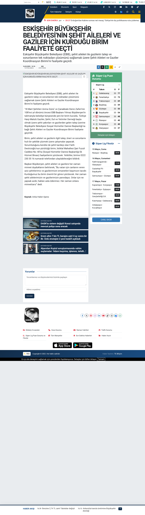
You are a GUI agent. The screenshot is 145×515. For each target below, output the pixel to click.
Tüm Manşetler (56, 336)
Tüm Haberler (56, 12)
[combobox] (31, 2)
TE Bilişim (118, 354)
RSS (28, 354)
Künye (78, 12)
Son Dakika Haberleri (84, 336)
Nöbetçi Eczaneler (33, 330)
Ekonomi (65, 7)
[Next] (116, 315)
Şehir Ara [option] (27, 2)
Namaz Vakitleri (83, 330)
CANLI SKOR (106, 220)
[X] (86, 315)
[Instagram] (95, 315)
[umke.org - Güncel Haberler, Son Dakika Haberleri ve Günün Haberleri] (30, 13)
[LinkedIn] (99, 315)
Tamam (101, 359)
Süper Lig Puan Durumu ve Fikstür (34, 337)
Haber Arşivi (106, 336)
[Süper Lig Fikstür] (119, 143)
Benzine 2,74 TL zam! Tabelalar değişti (58, 508)
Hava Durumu (56, 330)
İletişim (68, 12)
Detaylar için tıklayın (106, 135)
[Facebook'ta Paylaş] (98, 67)
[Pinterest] (91, 315)
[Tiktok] (107, 315)
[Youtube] (103, 315)
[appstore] (62, 345)
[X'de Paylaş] (102, 67)
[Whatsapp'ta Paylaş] (107, 67)
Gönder (30, 296)
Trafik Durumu (106, 330)
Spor (75, 7)
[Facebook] (82, 315)
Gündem (53, 7)
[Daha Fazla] (111, 67)
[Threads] (112, 315)
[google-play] (83, 345)
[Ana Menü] (138, 12)
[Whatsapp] (120, 315)
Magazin (84, 7)
